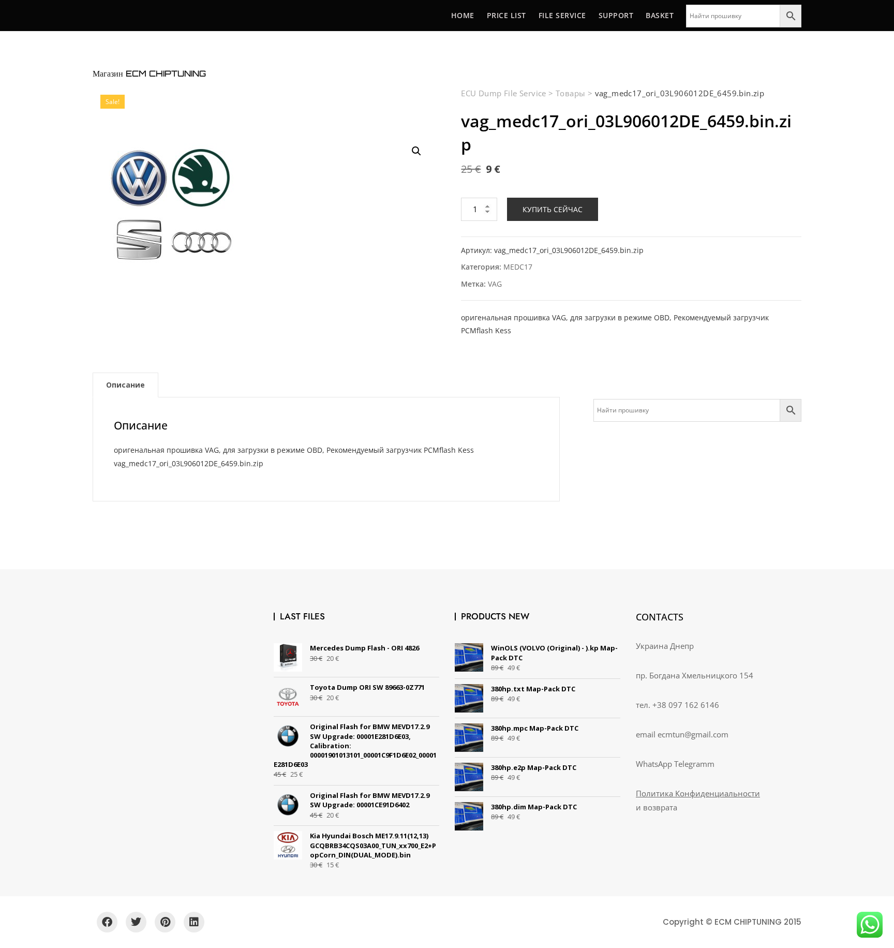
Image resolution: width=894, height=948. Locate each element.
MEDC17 (517, 267)
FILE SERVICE (562, 15)
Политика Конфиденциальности (698, 793)
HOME (462, 15)
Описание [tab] (125, 385)
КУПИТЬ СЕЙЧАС (553, 209)
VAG (495, 284)
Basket (660, 15)
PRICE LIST (506, 15)
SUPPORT (616, 15)
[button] (416, 151)
